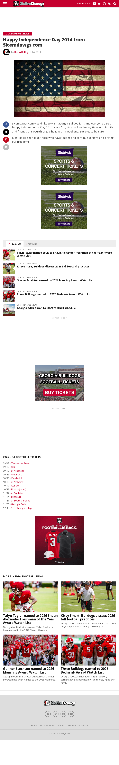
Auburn (15, 485)
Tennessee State (20, 463)
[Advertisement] (59, 16)
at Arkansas (17, 470)
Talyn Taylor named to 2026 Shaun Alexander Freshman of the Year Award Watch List (64, 254)
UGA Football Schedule (52, 725)
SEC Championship (21, 508)
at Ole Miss (17, 493)
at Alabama (17, 482)
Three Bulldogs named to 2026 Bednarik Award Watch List (54, 294)
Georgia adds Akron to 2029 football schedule (46, 308)
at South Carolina (20, 500)
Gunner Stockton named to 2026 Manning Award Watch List (55, 280)
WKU (14, 467)
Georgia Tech (18, 504)
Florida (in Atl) (18, 489)
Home (34, 725)
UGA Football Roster (77, 725)
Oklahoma (16, 474)
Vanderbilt (16, 478)
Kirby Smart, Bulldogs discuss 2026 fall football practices (53, 266)
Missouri (16, 496)
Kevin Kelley (21, 52)
